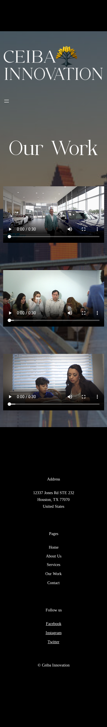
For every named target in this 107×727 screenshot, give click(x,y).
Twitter (53, 642)
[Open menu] (6, 101)
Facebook (53, 623)
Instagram (54, 632)
